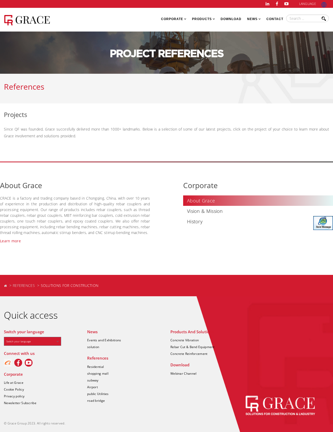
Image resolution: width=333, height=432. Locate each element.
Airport (92, 387)
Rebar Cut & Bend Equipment (192, 347)
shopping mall (97, 373)
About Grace (201, 201)
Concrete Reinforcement (189, 353)
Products (202, 19)
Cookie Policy (14, 389)
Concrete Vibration (184, 340)
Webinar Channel (183, 373)
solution (93, 347)
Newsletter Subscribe (20, 403)
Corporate (172, 19)
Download (231, 19)
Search (324, 20)
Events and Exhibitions (104, 340)
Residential (95, 367)
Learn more (10, 240)
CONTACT (274, 19)
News (252, 19)
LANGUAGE (307, 4)
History (194, 221)
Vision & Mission (205, 211)
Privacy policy (14, 396)
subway (93, 380)
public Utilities (98, 394)
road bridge (96, 400)
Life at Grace (13, 382)
